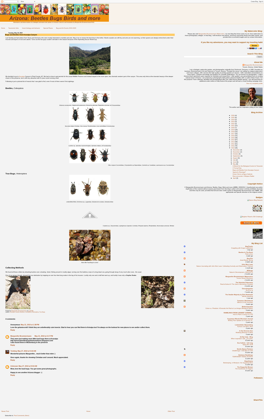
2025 (233, 117)
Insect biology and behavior (31, 28)
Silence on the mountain (245, 302)
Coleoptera (28, 312)
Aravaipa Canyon (15, 312)
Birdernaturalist (247, 306)
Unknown (14, 366)
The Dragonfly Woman (245, 367)
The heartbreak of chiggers (244, 369)
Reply (12, 330)
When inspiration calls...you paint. (242, 338)
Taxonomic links (13, 28)
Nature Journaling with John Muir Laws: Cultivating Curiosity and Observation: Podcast (224, 266)
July (234, 160)
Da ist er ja (249, 290)
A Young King (237, 168)
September (237, 156)
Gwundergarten (247, 288)
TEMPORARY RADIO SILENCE (242, 356)
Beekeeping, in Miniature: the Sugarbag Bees (238, 363)
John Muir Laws (247, 264)
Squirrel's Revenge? (239, 172)
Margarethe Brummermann (20, 336)
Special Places (48, 28)
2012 (233, 144)
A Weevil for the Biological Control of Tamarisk (248, 166)
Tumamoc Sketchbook (245, 300)
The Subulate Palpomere (244, 282)
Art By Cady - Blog (246, 337)
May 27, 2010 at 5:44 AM (27, 351)
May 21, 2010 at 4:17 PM (44, 336)
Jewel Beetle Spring (246, 260)
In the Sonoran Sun (246, 331)
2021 (233, 125)
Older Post (171, 411)
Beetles (22, 312)
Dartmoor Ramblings (245, 355)
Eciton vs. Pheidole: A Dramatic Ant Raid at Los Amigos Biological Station (229, 308)
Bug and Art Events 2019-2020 (66, 28)
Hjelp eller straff (248, 344)
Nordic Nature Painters (245, 349)
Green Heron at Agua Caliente (242, 174)
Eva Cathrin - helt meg (245, 343)
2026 (233, 115)
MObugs (250, 270)
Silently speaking (247, 296)
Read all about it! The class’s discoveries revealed (236, 284)
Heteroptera (35, 312)
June (235, 162)
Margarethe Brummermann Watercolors (212, 34)
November (236, 152)
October (236, 154)
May (234, 164)
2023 (233, 121)
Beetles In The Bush (246, 252)
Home (3, 28)
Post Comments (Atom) (21, 415)
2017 (233, 134)
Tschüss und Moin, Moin (245, 326)
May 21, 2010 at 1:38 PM (30, 325)
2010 (233, 148)
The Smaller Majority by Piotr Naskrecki (239, 294)
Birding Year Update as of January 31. (240, 320)
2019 (233, 130)
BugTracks (249, 246)
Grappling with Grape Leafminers (242, 248)
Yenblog (13, 351)
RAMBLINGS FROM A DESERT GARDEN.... (238, 313)
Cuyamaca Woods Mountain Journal (240, 319)
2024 (233, 119)
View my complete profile (254, 83)
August (235, 158)
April (234, 178)
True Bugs (42, 312)
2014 (233, 140)
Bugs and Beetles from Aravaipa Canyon (246, 170)
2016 (233, 136)
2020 (233, 127)
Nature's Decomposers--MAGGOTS (241, 272)
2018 (233, 131)
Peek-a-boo (249, 254)
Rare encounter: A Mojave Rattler (243, 176)
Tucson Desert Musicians (244, 278)
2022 (233, 123)
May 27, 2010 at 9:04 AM (28, 366)
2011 (233, 146)
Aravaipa (22, 76)
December (236, 150)
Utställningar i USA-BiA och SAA (242, 350)
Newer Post (5, 411)
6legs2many (248, 361)
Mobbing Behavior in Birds (244, 332)
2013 (233, 142)
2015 (233, 138)
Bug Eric (250, 258)
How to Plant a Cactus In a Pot (243, 314)
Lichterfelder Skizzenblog (244, 325)
